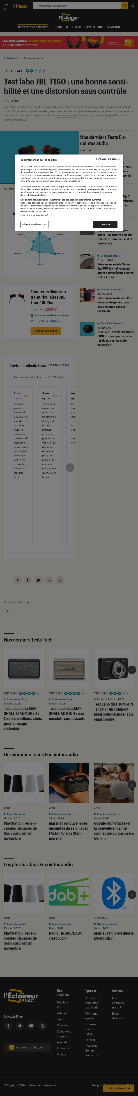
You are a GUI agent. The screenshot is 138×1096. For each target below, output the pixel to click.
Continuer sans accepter (108, 158)
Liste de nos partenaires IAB (34, 215)
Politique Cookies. (37, 195)
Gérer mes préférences (34, 225)
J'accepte (105, 225)
